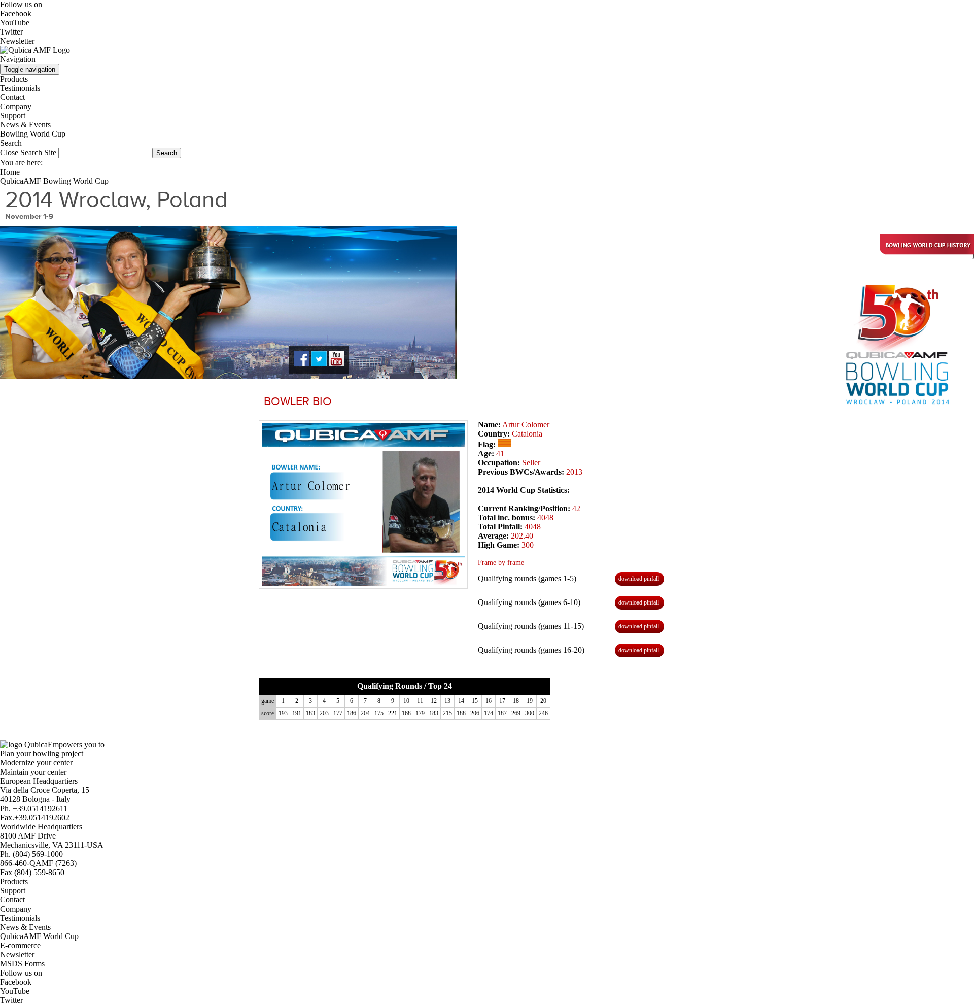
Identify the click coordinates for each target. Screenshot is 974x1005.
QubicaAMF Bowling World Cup (54, 181)
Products (14, 79)
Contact (12, 97)
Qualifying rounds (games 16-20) (531, 650)
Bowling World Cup (32, 133)
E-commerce (20, 945)
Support (12, 115)
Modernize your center (36, 762)
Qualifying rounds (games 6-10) (529, 602)
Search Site (38, 152)
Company (15, 106)
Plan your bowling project (41, 753)
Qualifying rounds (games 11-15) (531, 626)
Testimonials (20, 88)
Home (10, 172)
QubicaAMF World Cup (39, 936)
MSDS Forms (22, 963)
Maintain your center (33, 771)
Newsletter (17, 41)
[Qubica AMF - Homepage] (35, 50)
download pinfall (638, 578)
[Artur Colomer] (363, 504)
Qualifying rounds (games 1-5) (527, 578)
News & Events (25, 124)
